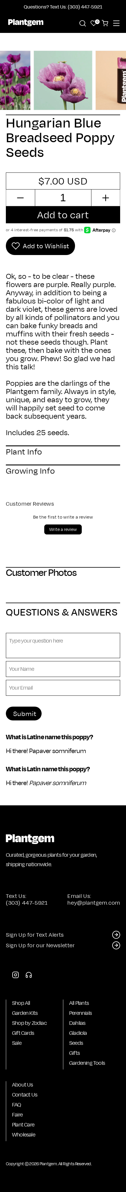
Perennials (80, 1013)
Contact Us (24, 1094)
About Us (22, 1084)
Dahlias (77, 1023)
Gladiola (78, 1033)
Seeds (76, 1043)
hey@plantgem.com (93, 902)
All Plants (79, 1003)
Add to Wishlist (46, 246)
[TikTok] (28, 976)
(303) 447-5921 (26, 902)
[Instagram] (15, 976)
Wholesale (23, 1134)
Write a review (63, 529)
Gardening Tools (87, 1062)
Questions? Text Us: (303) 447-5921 (63, 7)
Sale (16, 1043)
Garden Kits (25, 1013)
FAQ (16, 1104)
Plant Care (23, 1124)
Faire (17, 1114)
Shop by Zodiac (29, 1023)
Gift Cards (23, 1033)
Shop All (21, 1003)
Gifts (74, 1053)
